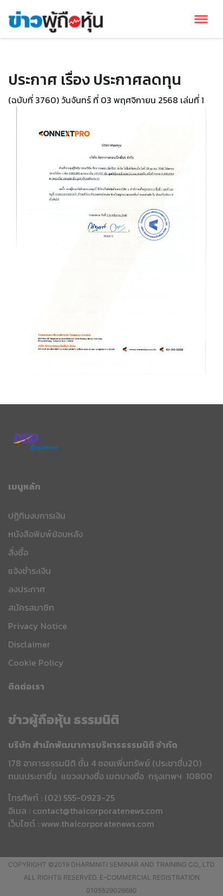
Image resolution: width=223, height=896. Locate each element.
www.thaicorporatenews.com (97, 823)
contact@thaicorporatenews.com (97, 810)
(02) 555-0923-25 (79, 797)
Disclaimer (29, 644)
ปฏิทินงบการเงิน (36, 515)
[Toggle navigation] (201, 19)
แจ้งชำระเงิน (29, 570)
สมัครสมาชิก (31, 607)
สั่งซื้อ (18, 552)
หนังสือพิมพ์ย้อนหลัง (45, 533)
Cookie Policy (36, 662)
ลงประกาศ (26, 589)
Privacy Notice (37, 625)
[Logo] (55, 20)
